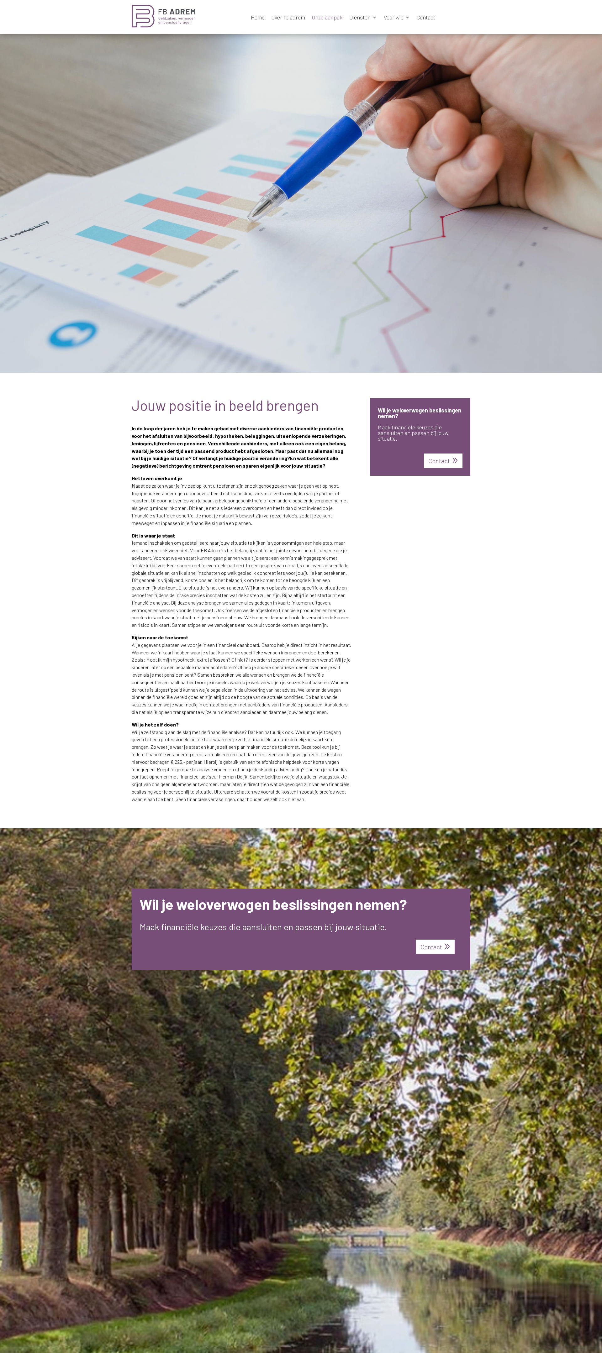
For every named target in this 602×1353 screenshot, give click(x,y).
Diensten (360, 18)
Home (258, 18)
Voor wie (394, 18)
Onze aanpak (327, 18)
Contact (426, 18)
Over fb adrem (288, 18)
